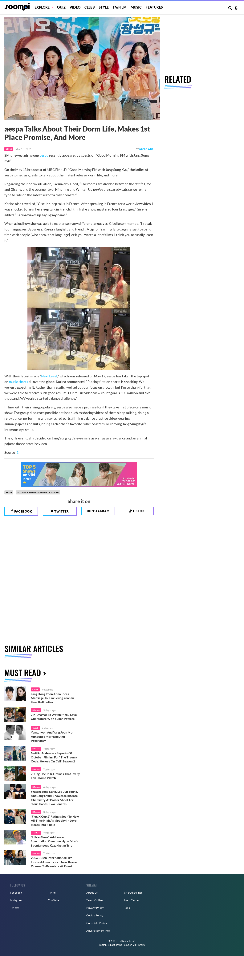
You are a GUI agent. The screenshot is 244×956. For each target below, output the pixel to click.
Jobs (127, 907)
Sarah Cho (146, 148)
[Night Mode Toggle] (236, 8)
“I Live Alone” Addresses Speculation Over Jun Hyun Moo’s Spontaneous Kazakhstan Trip (54, 841)
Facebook (23, 511)
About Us (92, 892)
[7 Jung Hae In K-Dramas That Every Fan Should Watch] (15, 773)
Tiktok (138, 511)
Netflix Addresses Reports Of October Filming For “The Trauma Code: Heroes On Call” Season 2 (54, 757)
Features (154, 7)
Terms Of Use (94, 900)
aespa (44, 155)
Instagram (100, 511)
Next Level (49, 376)
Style (104, 7)
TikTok (52, 892)
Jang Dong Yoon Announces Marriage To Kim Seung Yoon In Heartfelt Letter (52, 698)
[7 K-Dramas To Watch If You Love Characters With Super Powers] (15, 714)
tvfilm (35, 833)
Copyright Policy (96, 923)
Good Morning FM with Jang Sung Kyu (38, 492)
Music (136, 7)
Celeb (89, 7)
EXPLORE (42, 7)
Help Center (131, 900)
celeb (35, 689)
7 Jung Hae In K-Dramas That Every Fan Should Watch (55, 776)
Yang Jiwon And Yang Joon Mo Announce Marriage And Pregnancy (51, 736)
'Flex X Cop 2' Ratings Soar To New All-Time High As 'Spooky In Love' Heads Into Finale (55, 820)
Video (75, 7)
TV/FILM (119, 7)
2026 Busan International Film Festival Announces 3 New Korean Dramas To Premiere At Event (54, 862)
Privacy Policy (95, 907)
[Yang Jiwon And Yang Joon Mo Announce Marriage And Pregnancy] (15, 732)
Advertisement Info (98, 930)
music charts (18, 382)
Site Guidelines (133, 892)
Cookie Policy (94, 915)
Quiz (61, 7)
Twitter (61, 511)
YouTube (53, 900)
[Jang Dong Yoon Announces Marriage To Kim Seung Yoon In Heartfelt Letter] (15, 694)
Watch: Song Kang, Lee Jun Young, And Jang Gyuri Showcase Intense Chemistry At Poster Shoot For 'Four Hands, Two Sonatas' (54, 798)
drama (36, 710)
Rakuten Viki (130, 944)
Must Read (22, 672)
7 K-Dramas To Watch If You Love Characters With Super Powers (54, 717)
